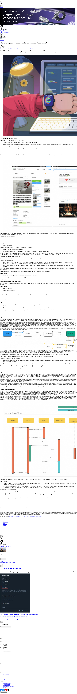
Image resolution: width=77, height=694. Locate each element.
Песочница (5, 670)
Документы (5, 677)
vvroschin (4, 657)
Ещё (4, 621)
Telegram (9, 546)
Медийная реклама (6, 684)
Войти (4, 660)
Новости (4, 666)
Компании (5, 668)
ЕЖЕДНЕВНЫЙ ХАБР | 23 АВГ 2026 (7, 562)
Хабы (4, 667)
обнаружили (40, 571)
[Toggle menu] (0, 1)
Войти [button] (1, 7)
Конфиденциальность (7, 679)
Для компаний (5, 676)
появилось (59, 572)
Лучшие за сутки (4, 626)
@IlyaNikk (4, 555)
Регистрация (5, 661)
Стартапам (5, 687)
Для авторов (5, 675)
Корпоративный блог (7, 683)
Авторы (4, 669)
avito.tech (4, 642)
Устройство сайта (6, 674)
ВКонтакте (2, 546)
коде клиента (24, 571)
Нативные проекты (6, 685)
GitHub (6, 546)
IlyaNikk (2, 40)
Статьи (4, 665)
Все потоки (4, 1)
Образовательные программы (8, 686)
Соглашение (5, 678)
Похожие (8, 626)
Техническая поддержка (11, 691)
